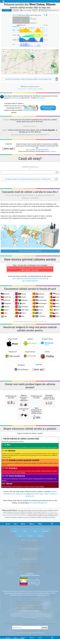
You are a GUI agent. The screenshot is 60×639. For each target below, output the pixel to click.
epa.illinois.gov (15, 98)
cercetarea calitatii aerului (29, 549)
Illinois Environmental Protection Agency (29, 603)
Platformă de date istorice (29, 570)
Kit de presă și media (29, 545)
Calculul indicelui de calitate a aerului (29, 564)
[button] (52, 66)
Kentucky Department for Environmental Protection (29, 609)
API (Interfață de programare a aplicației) (29, 569)
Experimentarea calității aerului (29, 554)
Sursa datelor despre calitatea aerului (29, 562)
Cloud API (38, 364)
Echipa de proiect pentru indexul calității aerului (15, 515)
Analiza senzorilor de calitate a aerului (29, 555)
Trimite (44, 627)
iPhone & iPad (12, 339)
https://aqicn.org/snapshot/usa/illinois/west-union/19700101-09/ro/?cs (30, 134)
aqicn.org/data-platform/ (30, 281)
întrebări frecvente (29, 559)
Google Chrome (30, 352)
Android (30, 339)
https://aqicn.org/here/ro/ (30, 126)
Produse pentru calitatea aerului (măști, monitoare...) (29, 567)
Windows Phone (47, 339)
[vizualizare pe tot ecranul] (46, 15)
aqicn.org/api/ (51, 151)
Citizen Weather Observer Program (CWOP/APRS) (29, 601)
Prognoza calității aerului (29, 566)
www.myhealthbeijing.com (38, 503)
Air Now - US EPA (30, 604)
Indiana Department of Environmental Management (29, 606)
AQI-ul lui (21, 15)
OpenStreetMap (49, 73)
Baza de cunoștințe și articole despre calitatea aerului (29, 552)
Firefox (47, 352)
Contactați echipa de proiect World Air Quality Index (29, 543)
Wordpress (21, 365)
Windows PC (12, 352)
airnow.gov (40, 98)
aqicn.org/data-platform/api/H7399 (37, 150)
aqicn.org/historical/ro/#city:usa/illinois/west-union (29, 278)
